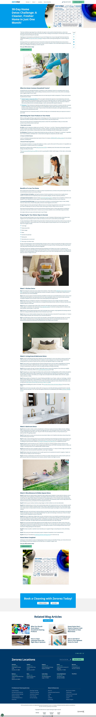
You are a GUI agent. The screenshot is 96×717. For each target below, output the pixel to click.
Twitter (74, 37)
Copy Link (74, 47)
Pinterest (74, 44)
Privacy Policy (44, 713)
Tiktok (83, 653)
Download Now (26, 49)
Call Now (54, 603)
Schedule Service (78, 2)
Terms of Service (52, 713)
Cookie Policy (58, 713)
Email (74, 42)
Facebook (74, 34)
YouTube (77, 653)
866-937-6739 (67, 2)
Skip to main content (5, 1)
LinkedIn (74, 39)
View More (74, 673)
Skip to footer (4, 3)
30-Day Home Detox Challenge (35, 38)
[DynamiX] (81, 711)
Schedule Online (42, 603)
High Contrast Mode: (5, 4)
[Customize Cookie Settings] (2, 715)
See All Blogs (47, 620)
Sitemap (37, 712)
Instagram (82, 653)
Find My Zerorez (77, 659)
